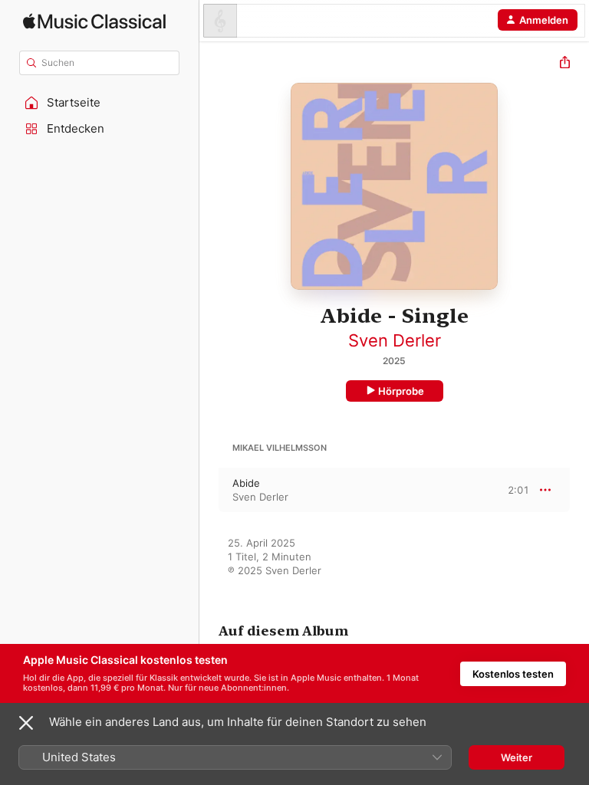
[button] (99, 102)
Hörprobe (401, 391)
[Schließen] (26, 723)
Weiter (516, 757)
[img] (94, 21)
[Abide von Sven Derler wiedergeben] (209, 490)
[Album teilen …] (565, 64)
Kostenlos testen (513, 674)
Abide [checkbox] (246, 483)
